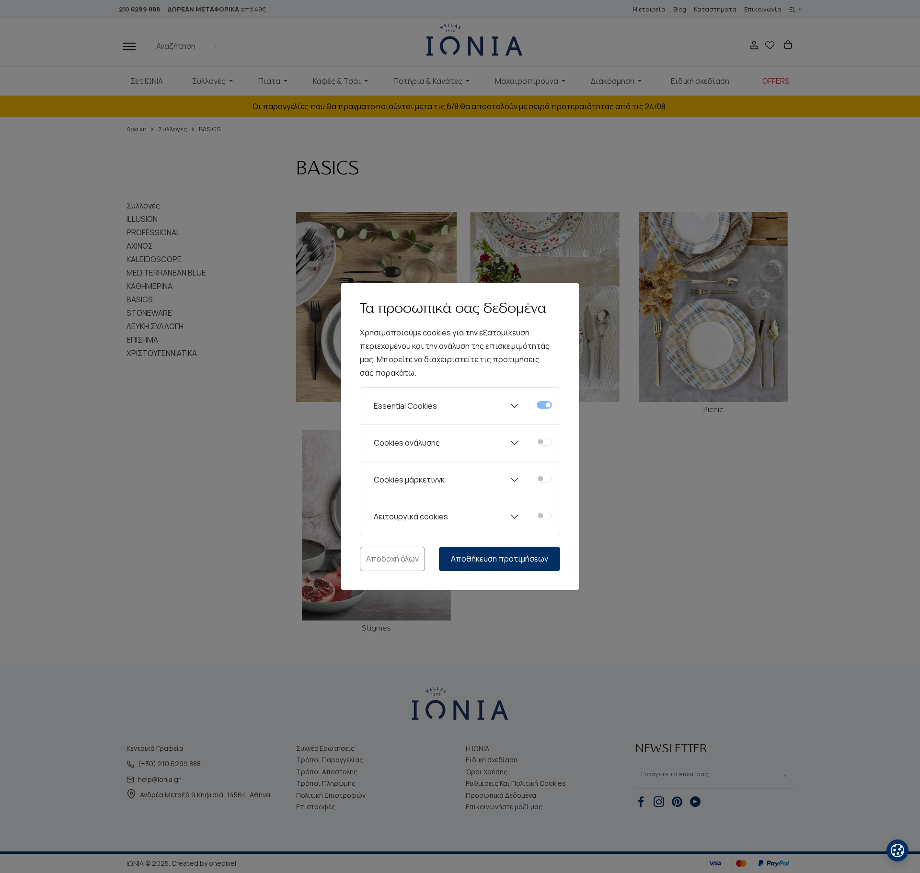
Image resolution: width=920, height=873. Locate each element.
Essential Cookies (405, 406)
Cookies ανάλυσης (407, 442)
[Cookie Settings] (897, 850)
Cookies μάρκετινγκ (409, 479)
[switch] (544, 442)
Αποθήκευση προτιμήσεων (499, 558)
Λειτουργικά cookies (411, 516)
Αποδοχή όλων (392, 558)
